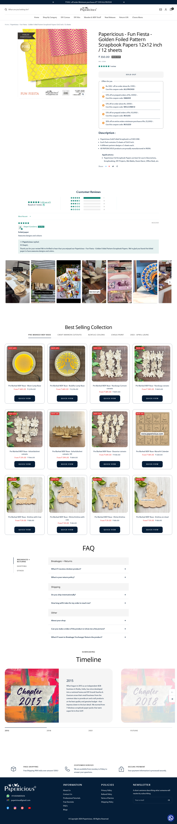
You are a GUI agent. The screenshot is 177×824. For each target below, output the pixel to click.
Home (36, 17)
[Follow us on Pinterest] (22, 808)
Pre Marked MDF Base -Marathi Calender (152, 451)
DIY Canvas (65, 17)
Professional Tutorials (71, 798)
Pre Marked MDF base (39, 335)
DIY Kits (77, 17)
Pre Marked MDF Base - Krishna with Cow (24, 517)
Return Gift (123, 17)
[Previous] (172, 692)
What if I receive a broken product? (66, 569)
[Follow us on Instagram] (15, 808)
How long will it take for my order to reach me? (71, 603)
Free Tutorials (68, 802)
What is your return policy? (63, 577)
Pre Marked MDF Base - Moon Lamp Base (24, 386)
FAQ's (65, 806)
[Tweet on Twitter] (113, 166)
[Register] (169, 800)
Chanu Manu (137, 17)
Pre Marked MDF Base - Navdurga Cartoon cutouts (110, 387)
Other (20, 571)
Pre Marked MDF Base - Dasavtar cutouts (109, 451)
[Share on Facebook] (105, 166)
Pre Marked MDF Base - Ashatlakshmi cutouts (25, 452)
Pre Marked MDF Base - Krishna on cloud (152, 517)
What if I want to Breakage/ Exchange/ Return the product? (76, 637)
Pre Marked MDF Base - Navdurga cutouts (152, 386)
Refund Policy (106, 794)
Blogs (65, 810)
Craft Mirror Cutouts (70, 335)
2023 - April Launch (140, 335)
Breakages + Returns (23, 561)
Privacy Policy (106, 790)
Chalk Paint (117, 335)
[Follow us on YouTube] (29, 808)
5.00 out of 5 (45, 202)
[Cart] (171, 9)
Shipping (22, 566)
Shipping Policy (107, 802)
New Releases (110, 17)
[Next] (172, 699)
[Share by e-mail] (117, 166)
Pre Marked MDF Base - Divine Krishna (110, 517)
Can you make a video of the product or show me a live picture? (78, 629)
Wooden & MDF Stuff (92, 17)
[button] (104, 66)
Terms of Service (107, 798)
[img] (23, 223)
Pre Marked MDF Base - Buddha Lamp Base (67, 386)
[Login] (166, 9)
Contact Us (67, 794)
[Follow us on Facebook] (8, 808)
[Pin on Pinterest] (109, 166)
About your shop (58, 620)
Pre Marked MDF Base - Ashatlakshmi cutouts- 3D (67, 452)
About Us (67, 790)
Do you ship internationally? (63, 595)
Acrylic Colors (96, 335)
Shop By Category (50, 17)
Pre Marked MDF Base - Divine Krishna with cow (67, 518)
